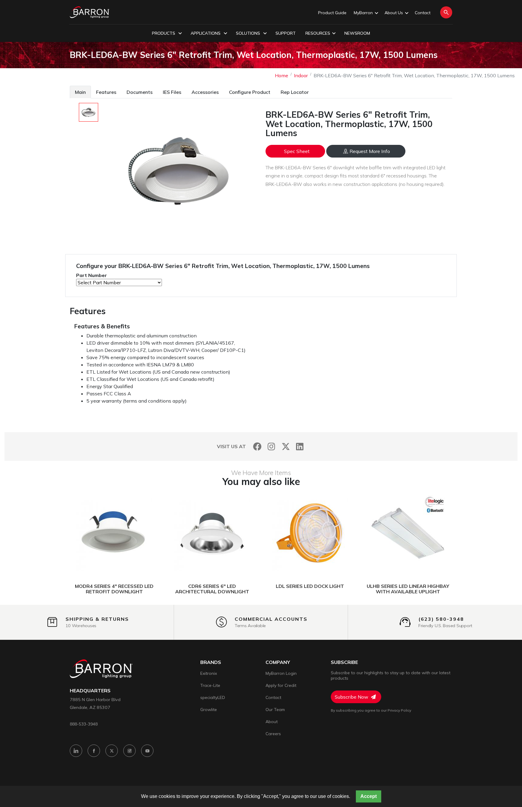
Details (91, 533)
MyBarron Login (281, 673)
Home (281, 75)
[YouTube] (147, 751)
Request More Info (370, 151)
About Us (394, 12)
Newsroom (357, 33)
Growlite (208, 709)
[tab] (80, 92)
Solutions (248, 33)
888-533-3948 (84, 723)
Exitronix (208, 673)
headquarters (90, 691)
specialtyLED (212, 697)
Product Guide (332, 12)
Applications (206, 33)
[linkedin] (76, 751)
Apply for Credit (281, 685)
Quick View (143, 533)
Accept (368, 796)
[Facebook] (257, 446)
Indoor (301, 75)
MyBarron (363, 12)
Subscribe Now (352, 697)
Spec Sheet (297, 151)
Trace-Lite (210, 685)
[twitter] (111, 751)
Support (286, 33)
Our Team (275, 709)
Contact (422, 12)
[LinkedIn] (300, 446)
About (272, 721)
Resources (317, 33)
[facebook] (94, 751)
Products (164, 33)
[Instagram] (271, 446)
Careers (273, 733)
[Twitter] (285, 446)
